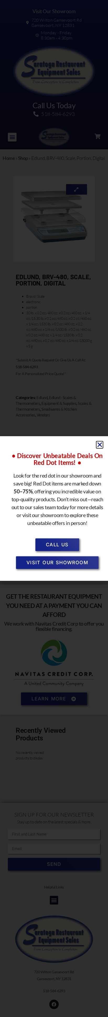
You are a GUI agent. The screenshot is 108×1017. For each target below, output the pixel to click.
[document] (54, 508)
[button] (99, 444)
